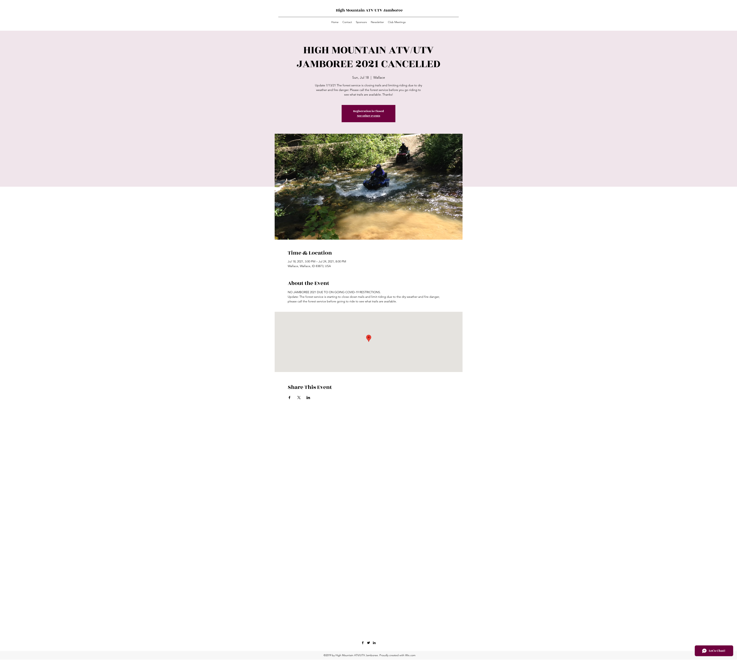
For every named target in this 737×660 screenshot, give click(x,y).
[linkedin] (374, 643)
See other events (368, 116)
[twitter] (368, 643)
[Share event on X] (299, 397)
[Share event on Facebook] (289, 397)
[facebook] (363, 643)
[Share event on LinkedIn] (308, 397)
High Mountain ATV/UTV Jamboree (369, 10)
